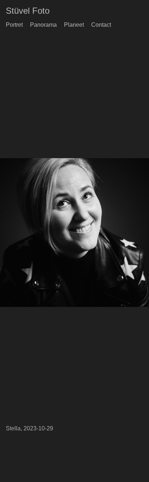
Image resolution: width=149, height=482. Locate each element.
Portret (14, 25)
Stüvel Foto (28, 11)
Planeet (74, 25)
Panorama (43, 25)
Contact (101, 25)
